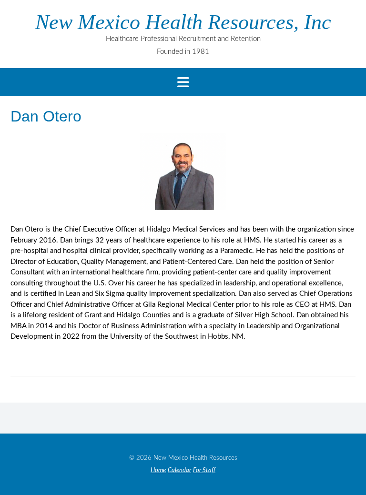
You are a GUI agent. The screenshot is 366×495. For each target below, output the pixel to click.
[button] (183, 82)
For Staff (204, 470)
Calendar (179, 470)
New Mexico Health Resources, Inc (183, 22)
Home (158, 470)
